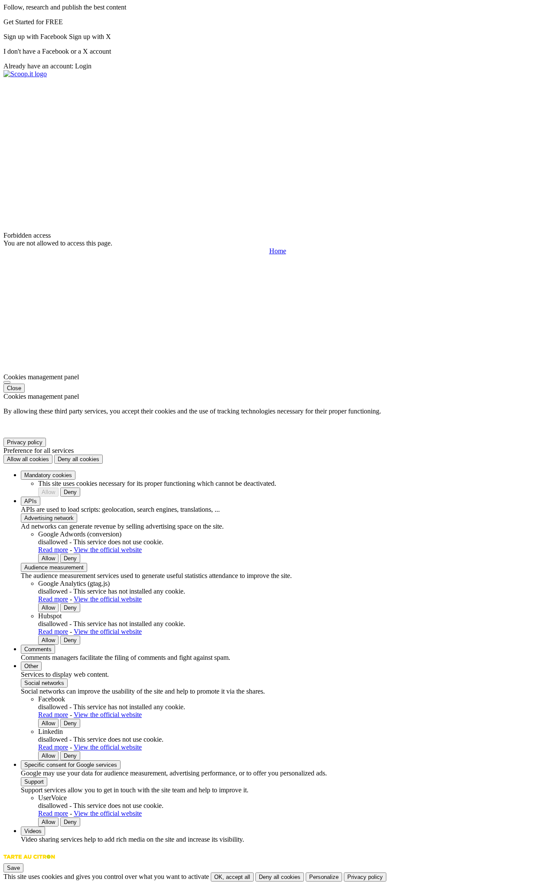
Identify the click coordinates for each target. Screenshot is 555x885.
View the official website (108, 549)
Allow (48, 492)
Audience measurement (54, 567)
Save (13, 868)
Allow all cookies (28, 459)
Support (34, 781)
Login (83, 66)
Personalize (324, 877)
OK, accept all (232, 877)
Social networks (44, 683)
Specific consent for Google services (70, 765)
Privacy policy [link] (24, 442)
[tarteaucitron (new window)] (29, 861)
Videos (33, 831)
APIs (30, 501)
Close (14, 388)
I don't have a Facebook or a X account (57, 51)
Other (31, 666)
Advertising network (49, 518)
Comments (38, 649)
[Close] (6, 382)
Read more (53, 549)
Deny (70, 492)
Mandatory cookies (48, 475)
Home (277, 251)
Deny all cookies (78, 459)
